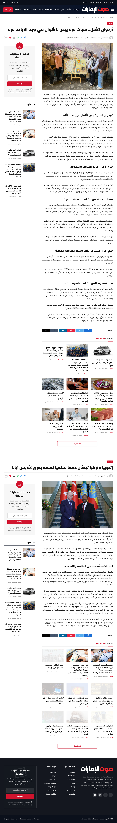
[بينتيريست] (10, 37)
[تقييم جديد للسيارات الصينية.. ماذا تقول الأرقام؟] (53, 384)
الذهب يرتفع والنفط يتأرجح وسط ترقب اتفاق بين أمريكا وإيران (103, 701)
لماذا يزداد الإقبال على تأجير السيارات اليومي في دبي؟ (102, 362)
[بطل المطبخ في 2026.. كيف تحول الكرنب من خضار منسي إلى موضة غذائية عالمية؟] (102, 384)
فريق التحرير (101, 38)
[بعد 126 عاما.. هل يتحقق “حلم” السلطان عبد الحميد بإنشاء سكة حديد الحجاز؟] (77, 717)
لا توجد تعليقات (78, 38)
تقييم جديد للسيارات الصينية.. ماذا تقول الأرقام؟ (55, 396)
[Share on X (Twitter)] (21, 37)
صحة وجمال (71, 790)
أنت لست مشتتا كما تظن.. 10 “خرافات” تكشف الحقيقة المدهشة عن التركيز (77, 427)
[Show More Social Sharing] (6, 37)
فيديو (54, 775)
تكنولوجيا (48, 9)
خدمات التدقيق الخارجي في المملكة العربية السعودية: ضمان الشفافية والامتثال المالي (13, 116)
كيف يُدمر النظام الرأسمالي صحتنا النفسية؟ (57, 426)
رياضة (41, 9)
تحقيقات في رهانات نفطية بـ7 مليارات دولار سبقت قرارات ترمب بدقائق (103, 730)
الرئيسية (76, 9)
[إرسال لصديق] (14, 37)
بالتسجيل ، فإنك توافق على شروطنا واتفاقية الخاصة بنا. (19, 90)
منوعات (18, 9)
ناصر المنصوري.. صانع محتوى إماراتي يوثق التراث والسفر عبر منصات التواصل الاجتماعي (53, 351)
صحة (35, 9)
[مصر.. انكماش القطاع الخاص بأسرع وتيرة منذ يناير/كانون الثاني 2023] (53, 717)
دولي (63, 9)
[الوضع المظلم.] (7, 2)
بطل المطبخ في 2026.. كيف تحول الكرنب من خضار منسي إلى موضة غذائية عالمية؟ (103, 397)
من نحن (110, 2)
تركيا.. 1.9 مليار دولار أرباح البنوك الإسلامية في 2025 (53, 701)
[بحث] (4, 2)
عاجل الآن (52, 779)
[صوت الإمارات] (95, 9)
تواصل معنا (52, 790)
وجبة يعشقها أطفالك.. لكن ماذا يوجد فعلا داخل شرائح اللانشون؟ (102, 426)
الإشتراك (8, 9)
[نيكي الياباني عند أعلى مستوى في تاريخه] (53, 655)
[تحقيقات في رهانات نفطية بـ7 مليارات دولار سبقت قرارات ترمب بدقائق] (102, 717)
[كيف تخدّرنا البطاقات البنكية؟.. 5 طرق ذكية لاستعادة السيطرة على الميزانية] (77, 384)
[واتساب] (17, 37)
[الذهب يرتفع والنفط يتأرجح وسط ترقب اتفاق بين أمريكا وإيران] (102, 689)
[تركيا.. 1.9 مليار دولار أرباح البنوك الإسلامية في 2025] (53, 689)
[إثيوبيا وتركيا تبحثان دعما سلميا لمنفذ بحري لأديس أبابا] (77, 504)
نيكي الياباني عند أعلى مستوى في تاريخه (54, 666)
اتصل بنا (85, 2)
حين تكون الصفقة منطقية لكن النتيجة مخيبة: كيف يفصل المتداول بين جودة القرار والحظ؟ (13, 136)
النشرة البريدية (51, 794)
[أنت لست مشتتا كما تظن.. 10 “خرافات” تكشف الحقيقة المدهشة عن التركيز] (77, 414)
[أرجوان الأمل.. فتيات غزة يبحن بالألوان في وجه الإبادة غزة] (77, 66)
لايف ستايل (61, 359)
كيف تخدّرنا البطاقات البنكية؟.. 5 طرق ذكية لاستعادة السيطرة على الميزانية (78, 397)
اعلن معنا (92, 2)
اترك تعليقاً (77, 443)
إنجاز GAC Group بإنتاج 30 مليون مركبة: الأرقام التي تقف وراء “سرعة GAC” (13, 190)
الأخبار (69, 9)
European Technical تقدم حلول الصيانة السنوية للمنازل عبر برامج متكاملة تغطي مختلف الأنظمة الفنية (78, 365)
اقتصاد (56, 9)
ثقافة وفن (27, 9)
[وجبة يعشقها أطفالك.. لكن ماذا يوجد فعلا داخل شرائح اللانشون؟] (102, 414)
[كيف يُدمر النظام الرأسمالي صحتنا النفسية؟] (53, 414)
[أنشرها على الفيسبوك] (25, 37)
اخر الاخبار (52, 772)
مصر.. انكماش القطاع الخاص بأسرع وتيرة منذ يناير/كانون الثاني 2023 (54, 729)
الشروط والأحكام (50, 783)
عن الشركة (52, 786)
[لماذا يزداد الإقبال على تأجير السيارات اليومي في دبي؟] (102, 350)
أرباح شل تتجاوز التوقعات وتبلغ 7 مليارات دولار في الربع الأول (78, 701)
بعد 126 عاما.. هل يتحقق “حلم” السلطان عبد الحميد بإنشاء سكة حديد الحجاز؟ (77, 730)
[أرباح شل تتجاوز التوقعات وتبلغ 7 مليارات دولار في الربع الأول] (77, 689)
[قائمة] (112, 9)
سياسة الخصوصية (101, 2)
